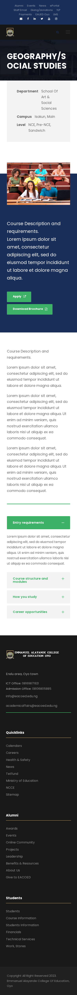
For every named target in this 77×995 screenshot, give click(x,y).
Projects (12, 849)
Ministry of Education (22, 780)
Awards (12, 828)
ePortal (54, 6)
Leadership (14, 856)
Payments (25, 14)
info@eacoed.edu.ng (22, 696)
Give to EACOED (18, 877)
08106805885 (41, 689)
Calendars (14, 745)
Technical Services (20, 939)
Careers (12, 752)
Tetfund (12, 773)
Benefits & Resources (22, 863)
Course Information (21, 918)
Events (31, 6)
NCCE (10, 787)
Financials (13, 932)
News (42, 6)
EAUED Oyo (43, 14)
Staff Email (20, 10)
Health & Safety (18, 760)
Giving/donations (42, 10)
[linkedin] (35, 19)
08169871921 (30, 683)
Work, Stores (16, 946)
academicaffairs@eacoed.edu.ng (31, 705)
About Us (13, 870)
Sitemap (12, 794)
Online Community (20, 842)
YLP (58, 10)
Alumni (19, 6)
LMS (55, 14)
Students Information (22, 925)
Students (13, 911)
